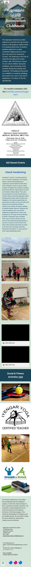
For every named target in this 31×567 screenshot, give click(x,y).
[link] (15, 334)
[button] (2, 2)
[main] (15, 18)
